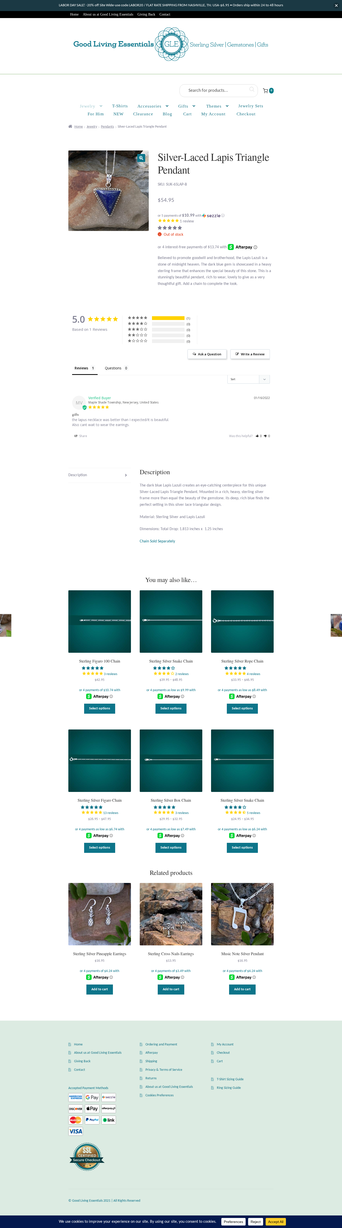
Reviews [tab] (81, 368)
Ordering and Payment (161, 1044)
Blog (167, 114)
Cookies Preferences (159, 1095)
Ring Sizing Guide (229, 1088)
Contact (164, 14)
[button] (141, 158)
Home (74, 14)
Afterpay (151, 1053)
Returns (150, 1078)
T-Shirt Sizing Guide (230, 1079)
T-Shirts (120, 106)
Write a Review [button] (253, 354)
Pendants (107, 127)
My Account (213, 114)
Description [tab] (77, 475)
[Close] (336, 6)
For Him (96, 114)
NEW (118, 114)
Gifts (183, 106)
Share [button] (82, 436)
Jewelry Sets (250, 106)
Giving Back (146, 14)
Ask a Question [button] (209, 354)
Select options (99, 708)
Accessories (149, 106)
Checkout (223, 1053)
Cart (220, 1061)
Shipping (151, 1061)
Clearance (143, 114)
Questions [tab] (113, 368)
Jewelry (87, 106)
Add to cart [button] (99, 989)
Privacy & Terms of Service (163, 1070)
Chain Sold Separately (157, 541)
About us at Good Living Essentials (108, 14)
